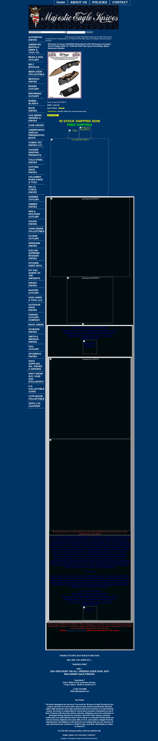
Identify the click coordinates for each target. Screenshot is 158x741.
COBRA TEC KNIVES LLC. (35, 143)
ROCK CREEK (36, 324)
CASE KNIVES (36, 125)
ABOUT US (78, 2)
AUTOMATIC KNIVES (35, 38)
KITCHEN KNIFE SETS (35, 264)
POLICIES (99, 2)
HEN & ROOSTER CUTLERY (34, 214)
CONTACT (120, 2)
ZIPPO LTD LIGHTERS (34, 404)
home (61, 2)
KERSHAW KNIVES (34, 244)
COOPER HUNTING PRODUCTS (34, 152)
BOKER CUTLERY (33, 87)
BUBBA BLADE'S (33, 102)
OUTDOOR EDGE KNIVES (34, 307)
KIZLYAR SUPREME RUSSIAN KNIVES (34, 254)
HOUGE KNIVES (58, 37)
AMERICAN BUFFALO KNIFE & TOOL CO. (34, 48)
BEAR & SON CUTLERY (35, 58)
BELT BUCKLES (33, 65)
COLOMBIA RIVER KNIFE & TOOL (35, 180)
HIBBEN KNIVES (32, 205)
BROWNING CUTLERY (35, 94)
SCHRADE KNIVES (34, 330)
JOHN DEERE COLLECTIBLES (36, 230)
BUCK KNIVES (32, 109)
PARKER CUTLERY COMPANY (34, 317)
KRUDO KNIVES (32, 284)
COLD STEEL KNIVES (35, 161)
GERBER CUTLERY (33, 198)
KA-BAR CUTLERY (33, 237)
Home (47, 37)
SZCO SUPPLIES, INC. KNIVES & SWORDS (35, 365)
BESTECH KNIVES (33, 80)
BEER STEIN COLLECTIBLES (36, 73)
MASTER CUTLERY (33, 291)
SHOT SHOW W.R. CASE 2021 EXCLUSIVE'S (35, 377)
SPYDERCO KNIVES (34, 355)
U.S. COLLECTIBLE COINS (36, 389)
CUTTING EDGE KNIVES (33, 170)
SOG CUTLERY (33, 347)
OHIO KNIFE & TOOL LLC (35, 298)
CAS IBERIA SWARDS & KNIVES (35, 118)
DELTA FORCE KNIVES (32, 189)
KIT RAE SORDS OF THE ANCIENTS (34, 274)
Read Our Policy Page (76, 630)
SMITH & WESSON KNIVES (33, 339)
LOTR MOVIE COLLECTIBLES (36, 397)
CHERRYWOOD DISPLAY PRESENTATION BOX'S (36, 134)
